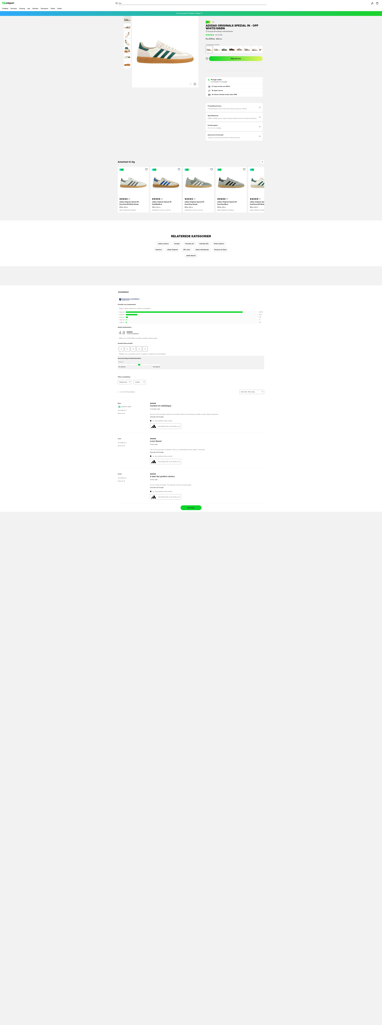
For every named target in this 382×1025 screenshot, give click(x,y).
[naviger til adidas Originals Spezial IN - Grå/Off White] (254, 49)
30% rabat (186, 249)
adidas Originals (172, 249)
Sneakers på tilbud (220, 249)
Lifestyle (177, 243)
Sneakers (159, 249)
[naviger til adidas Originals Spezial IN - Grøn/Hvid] (224, 49)
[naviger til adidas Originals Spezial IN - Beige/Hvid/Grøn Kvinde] (239, 49)
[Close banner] (379, 13)
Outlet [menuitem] (59, 8)
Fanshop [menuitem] (14, 8)
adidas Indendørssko (202, 249)
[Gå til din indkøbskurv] (377, 3)
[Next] (262, 162)
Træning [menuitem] (22, 8)
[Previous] (257, 162)
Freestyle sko (189, 243)
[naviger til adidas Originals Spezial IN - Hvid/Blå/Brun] (247, 49)
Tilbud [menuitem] (53, 8)
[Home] (8, 3)
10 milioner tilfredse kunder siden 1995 (224, 94)
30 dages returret (217, 90)
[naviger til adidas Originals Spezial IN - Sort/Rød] (232, 49)
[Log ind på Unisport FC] (372, 3)
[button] (127, 27)
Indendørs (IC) (203, 243)
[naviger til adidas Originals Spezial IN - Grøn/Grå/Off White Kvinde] (216, 49)
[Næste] (195, 84)
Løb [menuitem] (28, 8)
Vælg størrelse (236, 58)
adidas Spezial (191, 255)
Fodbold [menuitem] (5, 8)
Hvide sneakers (219, 243)
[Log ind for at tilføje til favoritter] (207, 58)
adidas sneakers (163, 243)
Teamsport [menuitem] (44, 8)
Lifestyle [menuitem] (35, 8)
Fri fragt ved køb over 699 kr (221, 86)
